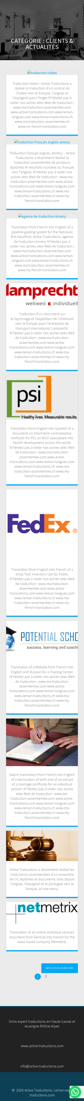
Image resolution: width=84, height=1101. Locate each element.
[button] (75, 1092)
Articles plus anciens (59, 968)
